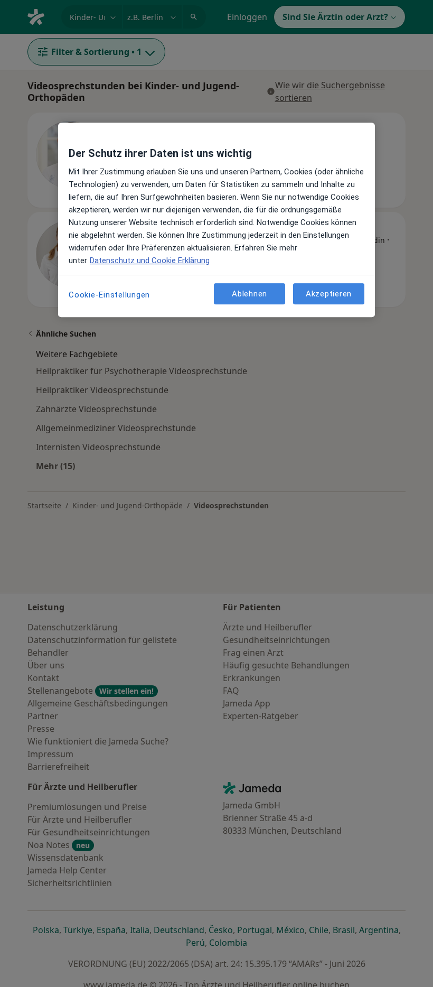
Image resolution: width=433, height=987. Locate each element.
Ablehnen (249, 294)
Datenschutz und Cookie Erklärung (150, 260)
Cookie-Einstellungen (109, 295)
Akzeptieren (329, 294)
